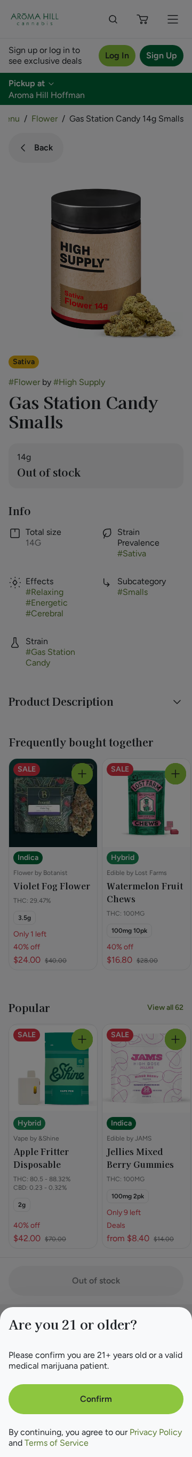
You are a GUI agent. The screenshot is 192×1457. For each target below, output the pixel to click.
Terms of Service (57, 1443)
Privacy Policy (156, 1432)
